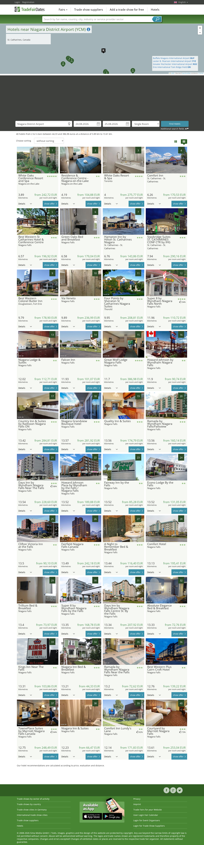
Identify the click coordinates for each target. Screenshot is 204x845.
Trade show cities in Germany (32, 809)
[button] (102, 49)
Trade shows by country (29, 804)
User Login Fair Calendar (145, 815)
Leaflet (172, 73)
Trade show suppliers (88, 10)
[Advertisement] (102, 96)
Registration (28, 2)
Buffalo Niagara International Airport (173, 58)
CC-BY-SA (200, 73)
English (182, 2)
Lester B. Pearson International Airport (174, 61)
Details (21, 203)
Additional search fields (172, 128)
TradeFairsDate (30, 9)
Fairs (62, 10)
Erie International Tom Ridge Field (172, 67)
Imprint (137, 804)
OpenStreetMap (186, 73)
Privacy (136, 798)
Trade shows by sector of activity (33, 798)
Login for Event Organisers (146, 820)
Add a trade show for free (127, 10)
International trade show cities (32, 815)
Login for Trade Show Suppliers (149, 825)
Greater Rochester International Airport (175, 64)
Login (17, 2)
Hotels (155, 10)
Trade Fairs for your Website (147, 809)
